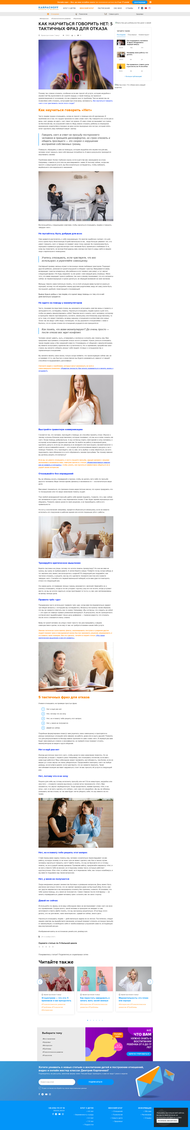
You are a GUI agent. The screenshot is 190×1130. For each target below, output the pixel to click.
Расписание (104, 8)
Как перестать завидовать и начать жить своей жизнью (95, 999)
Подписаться (95, 1082)
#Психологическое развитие (61, 18)
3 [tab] (94, 1020)
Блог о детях (69, 8)
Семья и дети (117, 1118)
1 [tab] (88, 1020)
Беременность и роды (84, 1115)
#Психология (47, 1055)
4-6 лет (91, 1111)
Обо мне (118, 8)
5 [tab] (99, 1020)
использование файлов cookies (169, 1117)
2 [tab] (91, 1020)
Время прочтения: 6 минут (91, 994)
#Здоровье (47, 1042)
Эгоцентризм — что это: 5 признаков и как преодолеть (56, 999)
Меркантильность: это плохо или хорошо (133, 999)
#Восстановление (49, 1039)
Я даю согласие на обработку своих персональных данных (64, 1088)
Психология (118, 1115)
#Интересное (44, 18)
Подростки (89, 1124)
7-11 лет (90, 1121)
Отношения (118, 1111)
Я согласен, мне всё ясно (167, 1121)
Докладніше (139, 2)
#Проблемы (77, 18)
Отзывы (129, 8)
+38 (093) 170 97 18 (56, 1108)
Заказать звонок (59, 1110)
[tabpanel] (56, 992)
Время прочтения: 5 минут (52, 994)
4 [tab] (96, 1020)
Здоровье (118, 1121)
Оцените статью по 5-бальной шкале (57, 943)
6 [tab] (102, 1020)
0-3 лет (91, 1118)
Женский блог (87, 8)
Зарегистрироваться (139, 1054)
